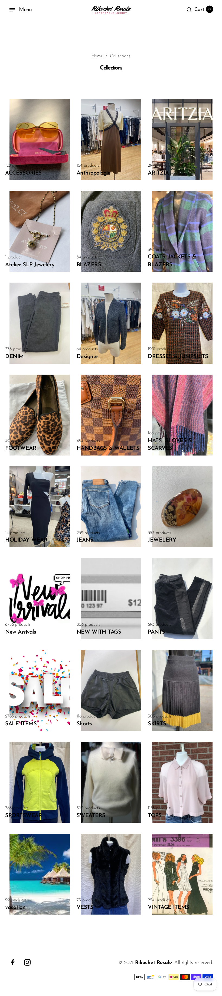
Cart (202, 9)
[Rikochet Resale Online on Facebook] (12, 962)
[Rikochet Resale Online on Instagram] (27, 962)
